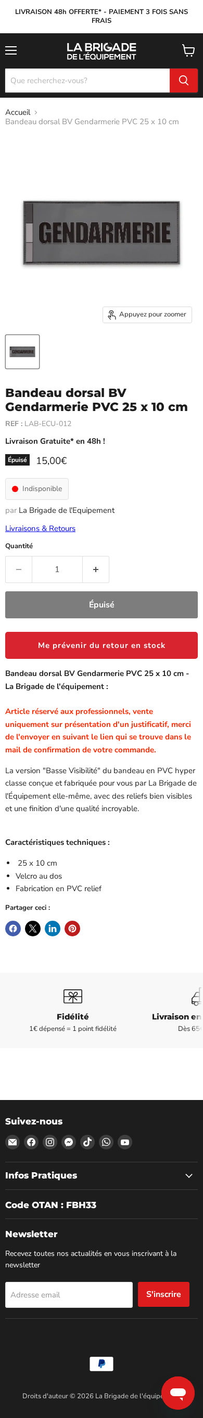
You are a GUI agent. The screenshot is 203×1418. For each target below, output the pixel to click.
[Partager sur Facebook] (13, 928)
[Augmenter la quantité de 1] (96, 569)
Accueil (17, 112)
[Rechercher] (184, 80)
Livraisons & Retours (40, 528)
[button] (101, 645)
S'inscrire (163, 1294)
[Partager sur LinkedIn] (52, 928)
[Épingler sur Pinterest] (72, 928)
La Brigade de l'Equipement (67, 510)
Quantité (19, 546)
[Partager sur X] (33, 928)
